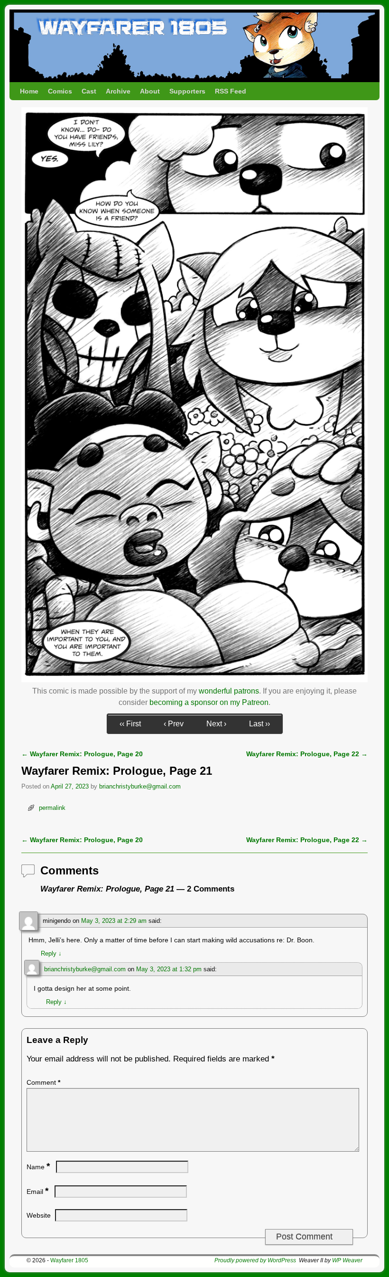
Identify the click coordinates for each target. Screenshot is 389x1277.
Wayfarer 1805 (69, 1260)
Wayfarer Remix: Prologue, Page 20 (82, 754)
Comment (43, 1082)
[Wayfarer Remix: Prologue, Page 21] (194, 680)
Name (38, 1167)
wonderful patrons (229, 691)
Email (37, 1191)
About (150, 91)
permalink (52, 807)
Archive (118, 91)
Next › (216, 724)
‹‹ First (130, 724)
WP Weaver (347, 1260)
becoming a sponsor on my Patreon (209, 702)
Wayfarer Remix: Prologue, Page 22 (307, 754)
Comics (60, 91)
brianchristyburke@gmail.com (140, 786)
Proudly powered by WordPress (255, 1260)
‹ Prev (174, 724)
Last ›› (259, 724)
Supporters (187, 91)
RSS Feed (230, 91)
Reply (51, 953)
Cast (89, 91)
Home (29, 91)
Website (39, 1215)
